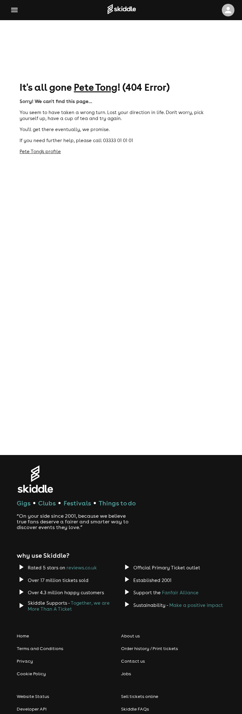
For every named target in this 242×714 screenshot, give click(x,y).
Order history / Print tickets (149, 648)
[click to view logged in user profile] (228, 10)
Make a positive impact (196, 605)
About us (130, 636)
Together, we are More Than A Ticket (69, 606)
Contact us (133, 661)
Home (23, 636)
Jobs (126, 674)
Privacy (25, 661)
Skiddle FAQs (135, 709)
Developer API (32, 709)
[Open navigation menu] (14, 10)
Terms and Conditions (40, 648)
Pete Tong (95, 87)
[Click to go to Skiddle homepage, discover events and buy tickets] (121, 10)
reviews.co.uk (81, 568)
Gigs (24, 503)
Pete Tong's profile (40, 151)
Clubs (47, 503)
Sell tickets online (139, 696)
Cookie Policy (31, 674)
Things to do (117, 503)
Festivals (77, 503)
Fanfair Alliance (180, 593)
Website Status (33, 696)
